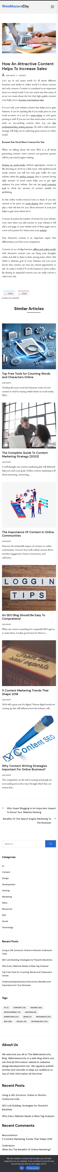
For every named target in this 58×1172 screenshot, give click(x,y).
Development (8, 884)
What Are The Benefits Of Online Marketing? (26, 1149)
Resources (7, 909)
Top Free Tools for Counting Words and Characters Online (27, 974)
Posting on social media (13, 164)
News (4, 902)
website (43, 230)
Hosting (6, 890)
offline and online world (44, 249)
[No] (54, 1163)
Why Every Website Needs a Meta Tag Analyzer (25, 966)
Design (5, 878)
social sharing (31, 203)
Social (5, 921)
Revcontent (8, 1135)
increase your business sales (31, 99)
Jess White (10, 75)
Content (22, 75)
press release (36, 115)
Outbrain (7, 1145)
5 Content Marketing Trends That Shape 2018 (27, 1139)
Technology (7, 927)
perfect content (27, 176)
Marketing (7, 896)
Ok (22, 1168)
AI (3, 866)
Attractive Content (10, 298)
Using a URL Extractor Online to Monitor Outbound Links (27, 952)
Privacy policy (33, 1168)
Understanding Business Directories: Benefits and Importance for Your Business (26, 983)
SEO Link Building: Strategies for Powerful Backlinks (27, 959)
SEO (4, 915)
